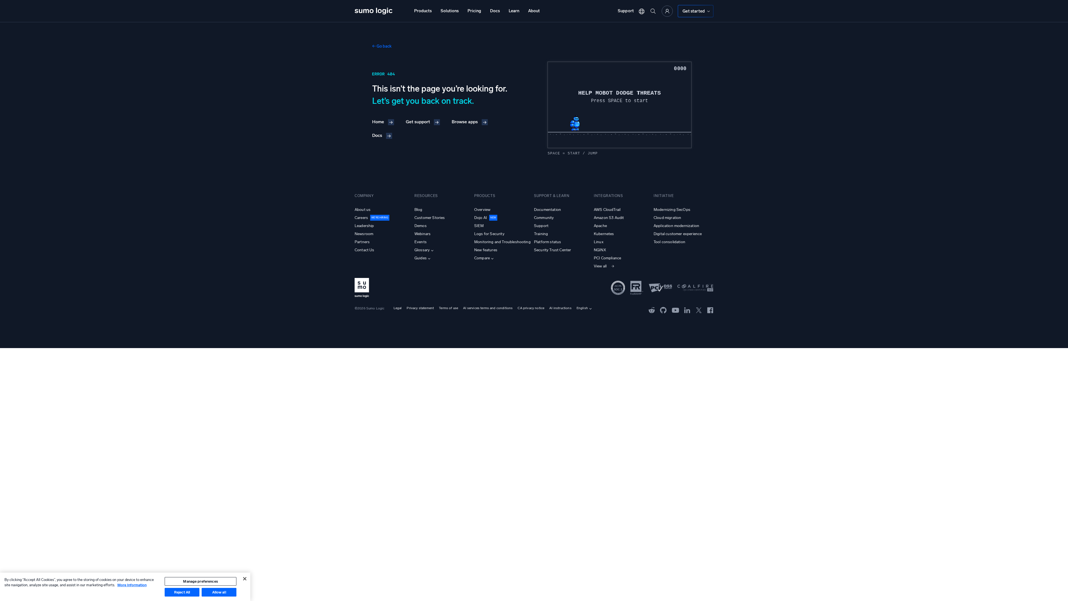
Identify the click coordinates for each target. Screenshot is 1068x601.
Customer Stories (429, 217)
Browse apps (465, 121)
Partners (362, 242)
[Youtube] (675, 309)
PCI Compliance (607, 258)
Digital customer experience (678, 233)
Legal (398, 308)
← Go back (382, 46)
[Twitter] (698, 309)
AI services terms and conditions (488, 308)
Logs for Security (489, 233)
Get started (694, 11)
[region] (125, 587)
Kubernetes (604, 233)
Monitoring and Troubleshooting (502, 242)
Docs (495, 10)
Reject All (182, 592)
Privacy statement (420, 308)
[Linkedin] (687, 309)
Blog (418, 209)
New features (485, 250)
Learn (514, 10)
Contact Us (364, 250)
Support (626, 10)
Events (420, 242)
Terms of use (448, 308)
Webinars (422, 233)
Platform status (547, 242)
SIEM (479, 225)
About (534, 10)
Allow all (219, 592)
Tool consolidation (669, 242)
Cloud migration (667, 217)
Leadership (364, 225)
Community (544, 217)
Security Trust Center (552, 250)
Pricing (474, 10)
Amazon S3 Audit (609, 217)
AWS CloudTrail (607, 209)
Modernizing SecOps (672, 209)
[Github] (652, 309)
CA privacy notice (531, 308)
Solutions (450, 10)
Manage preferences (200, 581)
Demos (420, 225)
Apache (600, 225)
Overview (482, 209)
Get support (418, 121)
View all (600, 266)
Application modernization (676, 225)
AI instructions (560, 308)
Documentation (547, 209)
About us (362, 209)
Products (423, 10)
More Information (132, 585)
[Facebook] (710, 309)
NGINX (600, 250)
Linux (599, 242)
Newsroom (364, 233)
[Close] (245, 579)
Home (378, 121)
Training (541, 233)
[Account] (667, 11)
